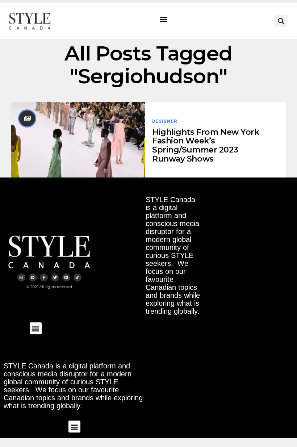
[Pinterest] (33, 277)
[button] (164, 19)
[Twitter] (55, 277)
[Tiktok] (77, 277)
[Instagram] (21, 277)
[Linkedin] (66, 277)
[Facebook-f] (44, 277)
